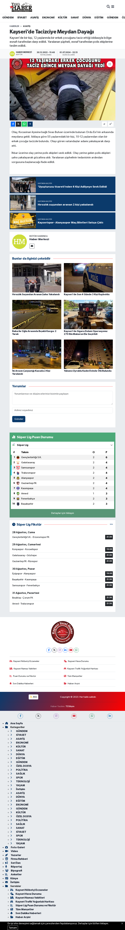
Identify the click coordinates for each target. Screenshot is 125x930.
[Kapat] (123, 924)
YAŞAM (20, 785)
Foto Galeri (17, 847)
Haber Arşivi (74, 683)
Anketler (16, 874)
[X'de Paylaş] (18, 124)
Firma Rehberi (19, 859)
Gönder (18, 419)
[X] (54, 650)
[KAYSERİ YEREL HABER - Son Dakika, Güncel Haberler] (21, 7)
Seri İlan (15, 863)
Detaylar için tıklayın (62, 513)
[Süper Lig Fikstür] (111, 524)
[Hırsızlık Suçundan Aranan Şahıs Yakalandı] (36, 277)
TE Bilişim (70, 706)
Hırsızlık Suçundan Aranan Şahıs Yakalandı (36, 294)
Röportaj (16, 866)
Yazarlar (15, 855)
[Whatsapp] (76, 650)
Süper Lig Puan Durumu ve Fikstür (36, 905)
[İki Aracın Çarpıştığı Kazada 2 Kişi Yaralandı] (36, 354)
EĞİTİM (99, 17)
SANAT (75, 17)
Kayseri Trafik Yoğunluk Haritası (82, 669)
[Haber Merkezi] (19, 241)
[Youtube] (70, 650)
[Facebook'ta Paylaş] (13, 124)
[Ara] (108, 7)
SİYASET (22, 17)
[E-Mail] (31, 246)
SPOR (19, 777)
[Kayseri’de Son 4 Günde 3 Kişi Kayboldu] (88, 277)
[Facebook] (48, 650)
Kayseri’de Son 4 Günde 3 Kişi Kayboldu (86, 294)
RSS (35, 697)
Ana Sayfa (16, 723)
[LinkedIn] (65, 650)
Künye (14, 878)
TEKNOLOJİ (23, 781)
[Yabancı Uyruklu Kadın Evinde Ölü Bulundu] (88, 354)
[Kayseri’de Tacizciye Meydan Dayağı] (63, 89)
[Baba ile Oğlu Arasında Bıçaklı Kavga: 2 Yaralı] (36, 314)
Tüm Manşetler (74, 676)
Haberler (14, 26)
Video (14, 851)
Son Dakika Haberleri (23, 683)
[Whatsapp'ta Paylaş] (24, 124)
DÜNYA (86, 17)
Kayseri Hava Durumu (78, 661)
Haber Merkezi (39, 239)
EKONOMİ (48, 17)
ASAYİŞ (34, 17)
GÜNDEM (8, 17)
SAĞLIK (20, 773)
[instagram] (56, 716)
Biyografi (16, 870)
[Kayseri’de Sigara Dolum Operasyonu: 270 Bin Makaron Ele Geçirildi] (88, 314)
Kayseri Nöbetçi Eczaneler (26, 661)
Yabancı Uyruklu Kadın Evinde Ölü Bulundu (87, 371)
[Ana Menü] (112, 7)
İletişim (20, 789)
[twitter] (38, 716)
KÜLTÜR (62, 17)
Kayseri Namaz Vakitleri (25, 669)
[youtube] (74, 716)
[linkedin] (109, 716)
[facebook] (20, 716)
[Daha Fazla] (30, 124)
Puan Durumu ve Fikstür (24, 676)
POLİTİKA (22, 770)
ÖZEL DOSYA (24, 766)
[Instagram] (59, 650)
